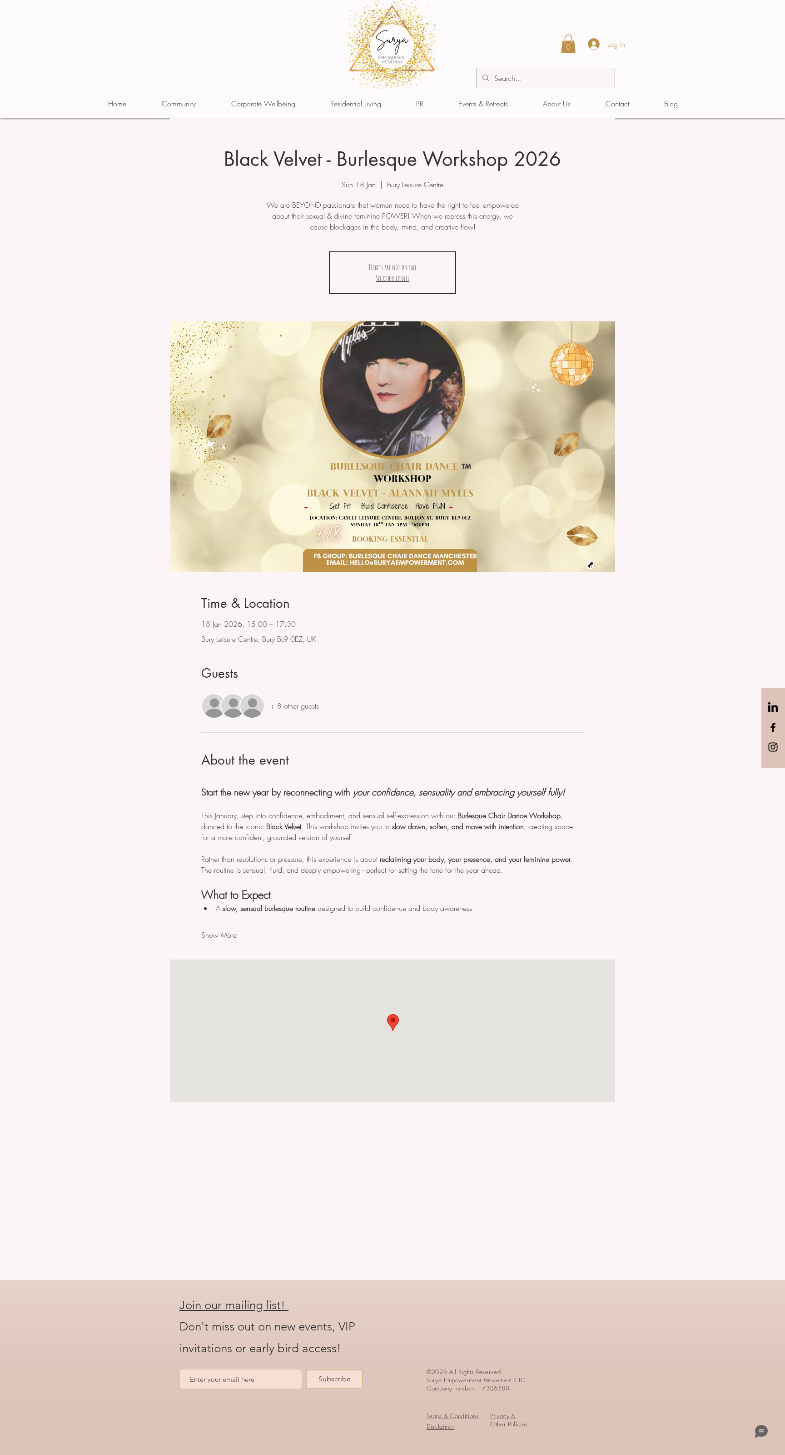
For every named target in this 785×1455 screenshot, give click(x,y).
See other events (392, 278)
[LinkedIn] (773, 708)
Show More (219, 935)
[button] (568, 44)
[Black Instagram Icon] (773, 747)
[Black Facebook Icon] (773, 727)
